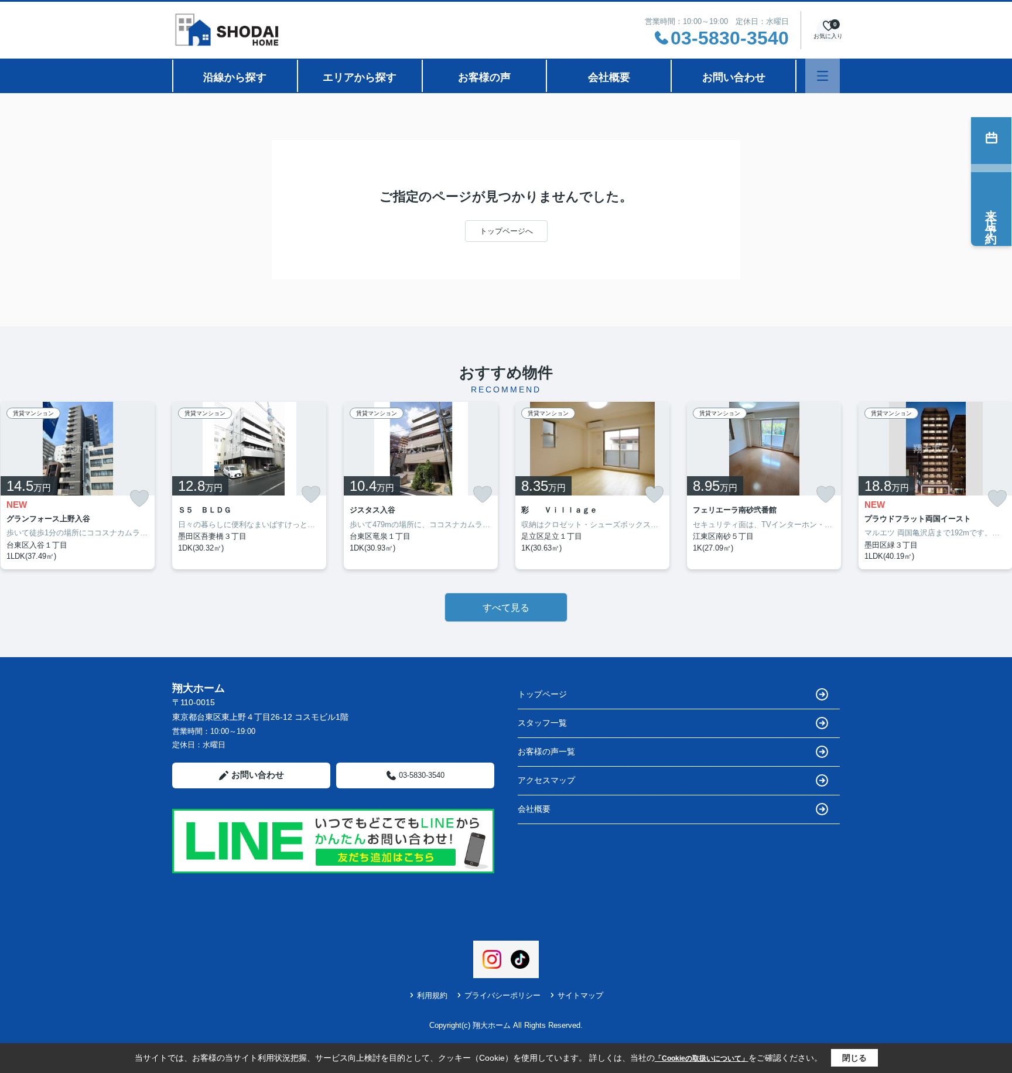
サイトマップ (580, 995)
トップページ (542, 694)
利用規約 (432, 995)
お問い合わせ (733, 77)
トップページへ (506, 231)
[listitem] (249, 485)
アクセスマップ (546, 780)
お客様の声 (484, 77)
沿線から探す (234, 77)
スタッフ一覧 (542, 722)
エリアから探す (359, 77)
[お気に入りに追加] (139, 499)
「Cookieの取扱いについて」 (701, 1058)
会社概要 (609, 77)
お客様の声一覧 (546, 751)
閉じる (854, 1057)
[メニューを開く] (822, 75)
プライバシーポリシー (502, 995)
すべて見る (506, 608)
